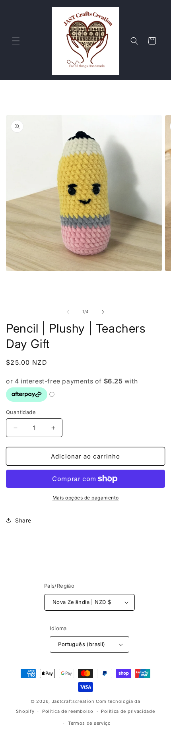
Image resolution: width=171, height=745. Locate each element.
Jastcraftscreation (73, 701)
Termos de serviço (89, 723)
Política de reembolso (67, 711)
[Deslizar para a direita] (103, 312)
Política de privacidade (128, 711)
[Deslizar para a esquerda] (68, 312)
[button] (16, 41)
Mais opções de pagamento (85, 498)
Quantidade (21, 412)
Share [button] (23, 520)
